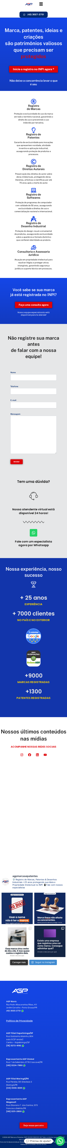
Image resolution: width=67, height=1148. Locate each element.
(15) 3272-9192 (14, 1045)
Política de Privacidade (19, 1020)
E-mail (13, 400)
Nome (13, 372)
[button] (41, 4)
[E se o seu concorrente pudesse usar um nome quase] (49, 908)
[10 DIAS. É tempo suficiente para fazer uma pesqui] (17, 908)
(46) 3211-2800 (14, 1111)
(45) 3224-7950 (14, 1065)
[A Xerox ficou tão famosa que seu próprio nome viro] (17, 941)
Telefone (14, 386)
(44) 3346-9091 (14, 1088)
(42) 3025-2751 (13, 1011)
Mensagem (15, 414)
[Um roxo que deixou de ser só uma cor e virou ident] (49, 941)
